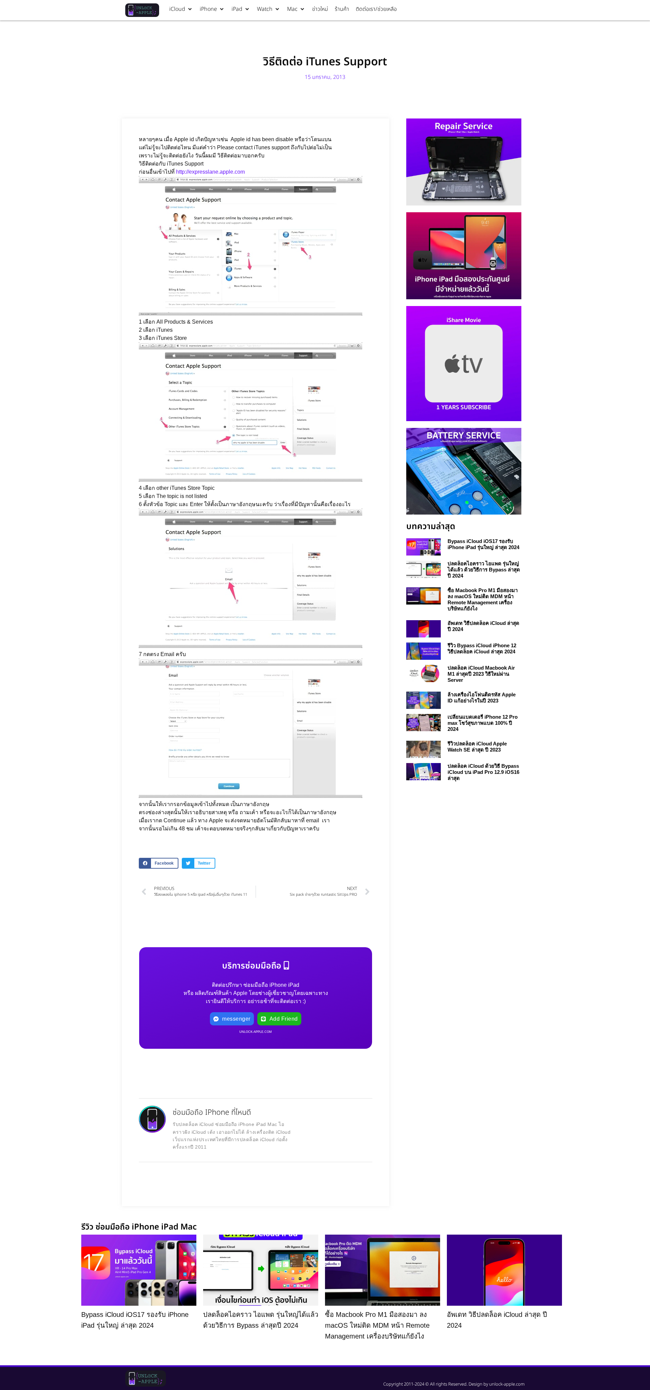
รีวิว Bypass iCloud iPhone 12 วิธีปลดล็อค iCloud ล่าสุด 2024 (482, 648)
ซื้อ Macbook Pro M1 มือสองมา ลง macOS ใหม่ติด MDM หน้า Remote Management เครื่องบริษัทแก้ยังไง (483, 599)
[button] (181, 9)
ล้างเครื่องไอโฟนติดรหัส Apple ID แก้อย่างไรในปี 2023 (482, 697)
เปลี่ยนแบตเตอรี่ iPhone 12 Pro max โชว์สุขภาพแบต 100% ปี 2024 (483, 723)
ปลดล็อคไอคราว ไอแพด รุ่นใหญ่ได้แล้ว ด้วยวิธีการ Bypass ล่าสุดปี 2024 (484, 570)
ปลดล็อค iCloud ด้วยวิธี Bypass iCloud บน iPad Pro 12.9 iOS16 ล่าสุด (483, 772)
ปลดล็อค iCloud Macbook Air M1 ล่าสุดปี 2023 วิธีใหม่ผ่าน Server (481, 674)
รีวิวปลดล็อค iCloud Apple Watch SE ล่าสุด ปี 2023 (477, 747)
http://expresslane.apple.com (210, 172)
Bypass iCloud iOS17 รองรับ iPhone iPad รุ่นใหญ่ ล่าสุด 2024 (483, 544)
